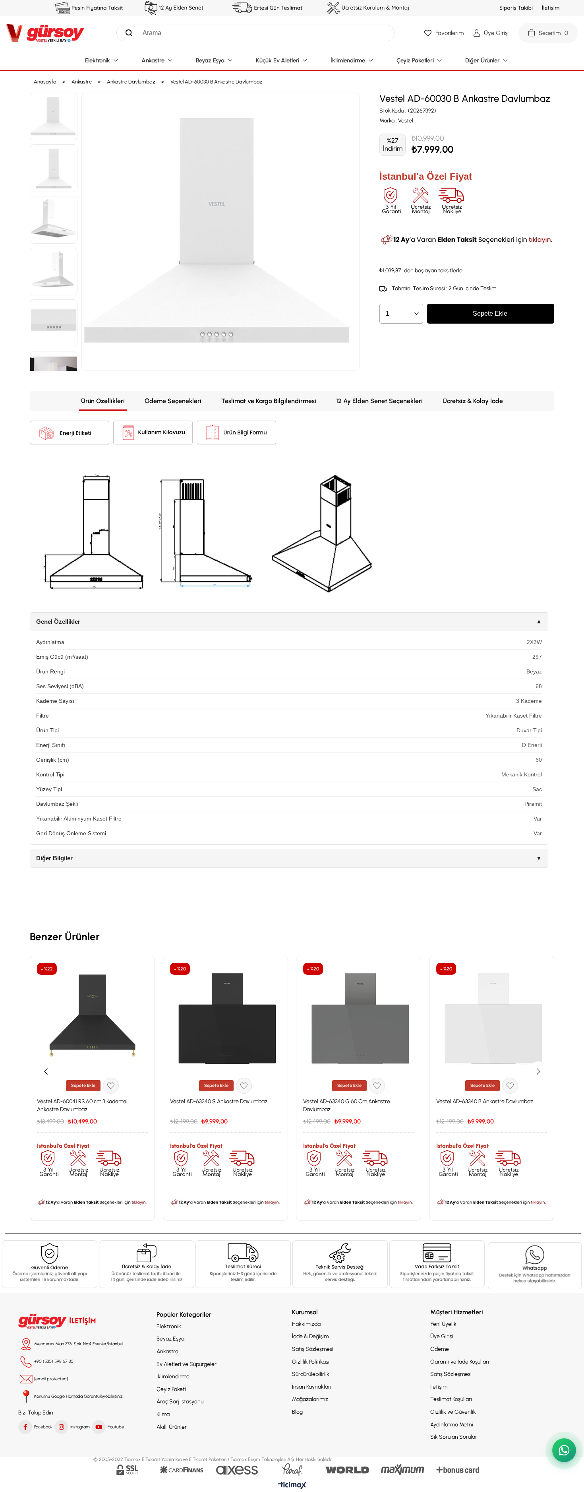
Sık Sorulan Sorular (453, 1437)
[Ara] (127, 33)
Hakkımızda (306, 1324)
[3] (243, 1264)
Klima (163, 1414)
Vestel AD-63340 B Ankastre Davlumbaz (484, 1101)
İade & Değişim (310, 1336)
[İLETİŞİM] (58, 1321)
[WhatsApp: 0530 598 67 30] (564, 1450)
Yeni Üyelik (443, 1324)
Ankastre (167, 1351)
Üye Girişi (441, 1336)
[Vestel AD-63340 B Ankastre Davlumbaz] (491, 1018)
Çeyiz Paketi (171, 1389)
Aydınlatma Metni (451, 1424)
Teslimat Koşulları (451, 1399)
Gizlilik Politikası (310, 1361)
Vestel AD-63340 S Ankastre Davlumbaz (218, 1101)
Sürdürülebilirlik (310, 1374)
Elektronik (169, 1326)
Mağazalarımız (310, 1399)
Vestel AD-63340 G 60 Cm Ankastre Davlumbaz (346, 1105)
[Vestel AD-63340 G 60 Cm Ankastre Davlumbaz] (358, 1018)
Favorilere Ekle (111, 1086)
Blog (297, 1412)
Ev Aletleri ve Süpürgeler (187, 1364)
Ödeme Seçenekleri (173, 401)
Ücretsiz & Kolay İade (473, 401)
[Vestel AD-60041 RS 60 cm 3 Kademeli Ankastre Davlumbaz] (92, 1018)
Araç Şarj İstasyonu (180, 1401)
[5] (535, 1265)
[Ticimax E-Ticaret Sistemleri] (292, 1486)
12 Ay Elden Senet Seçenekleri (379, 401)
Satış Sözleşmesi (312, 1349)
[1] (49, 1264)
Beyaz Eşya (170, 1338)
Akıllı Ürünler (172, 1427)
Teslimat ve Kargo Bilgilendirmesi (268, 401)
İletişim (438, 1386)
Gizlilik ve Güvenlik (453, 1412)
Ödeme (439, 1349)
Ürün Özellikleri (103, 401)
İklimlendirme (173, 1376)
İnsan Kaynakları (311, 1386)
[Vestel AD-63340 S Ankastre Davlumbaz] (225, 1018)
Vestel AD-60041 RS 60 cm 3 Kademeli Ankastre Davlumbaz (83, 1105)
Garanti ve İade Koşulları (459, 1361)
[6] (437, 1264)
